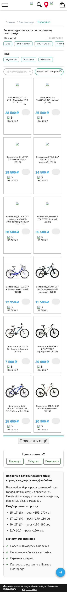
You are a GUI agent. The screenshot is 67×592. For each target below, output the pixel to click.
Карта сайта (29, 589)
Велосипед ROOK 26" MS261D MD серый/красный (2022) (47, 289)
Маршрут (15, 461)
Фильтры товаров (48, 71)
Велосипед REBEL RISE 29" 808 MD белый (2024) (47, 409)
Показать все (55, 37)
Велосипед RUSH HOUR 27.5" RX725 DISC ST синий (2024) (17, 409)
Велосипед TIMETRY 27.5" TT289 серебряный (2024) (47, 349)
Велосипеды (26, 22)
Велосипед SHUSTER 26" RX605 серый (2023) (17, 160)
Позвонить (52, 461)
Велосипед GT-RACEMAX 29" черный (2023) (47, 100)
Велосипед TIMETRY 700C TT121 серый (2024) (47, 219)
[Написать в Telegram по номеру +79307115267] (60, 572)
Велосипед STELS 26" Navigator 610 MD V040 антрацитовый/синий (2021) (17, 220)
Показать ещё (33, 440)
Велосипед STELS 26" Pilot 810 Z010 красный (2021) (47, 160)
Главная (10, 22)
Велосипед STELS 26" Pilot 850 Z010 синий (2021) (17, 289)
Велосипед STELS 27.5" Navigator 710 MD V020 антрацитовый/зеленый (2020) (17, 102)
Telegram (33, 461)
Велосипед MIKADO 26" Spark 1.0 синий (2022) (17, 349)
